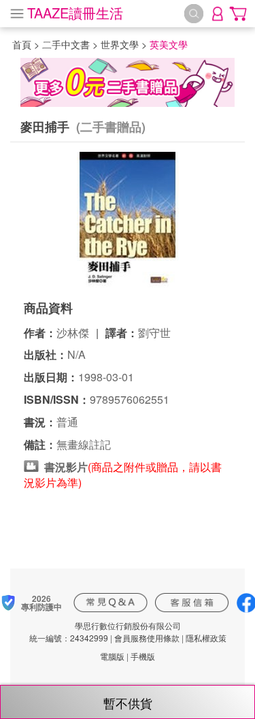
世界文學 (120, 44)
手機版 (143, 656)
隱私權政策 (206, 637)
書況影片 (66, 467)
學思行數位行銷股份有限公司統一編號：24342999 (105, 631)
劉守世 (154, 332)
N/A (76, 354)
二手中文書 (66, 44)
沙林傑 (72, 332)
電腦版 (112, 656)
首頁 (21, 44)
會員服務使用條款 (147, 637)
